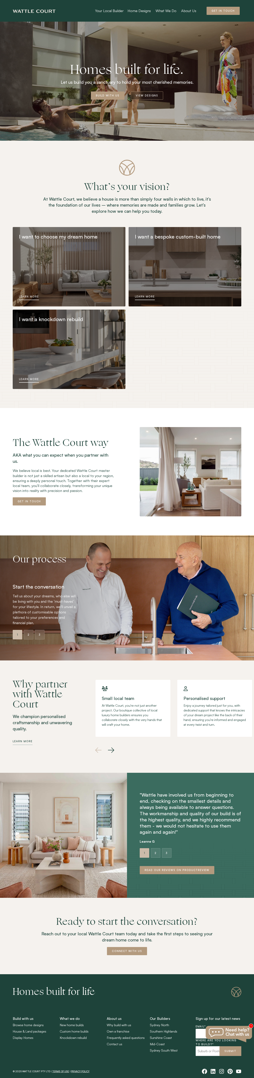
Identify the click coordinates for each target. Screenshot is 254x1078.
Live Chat (229, 1034)
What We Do (166, 11)
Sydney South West (164, 1050)
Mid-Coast (157, 1044)
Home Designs (139, 11)
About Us (188, 11)
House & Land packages (29, 1031)
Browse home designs (28, 1025)
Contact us (114, 1044)
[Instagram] (221, 1071)
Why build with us (119, 1025)
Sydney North (159, 1025)
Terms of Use (60, 1071)
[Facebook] (204, 1071)
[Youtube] (238, 1071)
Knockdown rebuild (73, 1038)
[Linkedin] (213, 1071)
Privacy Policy (80, 1071)
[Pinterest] (230, 1071)
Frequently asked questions (126, 1038)
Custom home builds (74, 1031)
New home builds (72, 1025)
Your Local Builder (109, 11)
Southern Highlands (163, 1031)
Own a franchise (118, 1031)
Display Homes (23, 1038)
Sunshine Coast (161, 1038)
